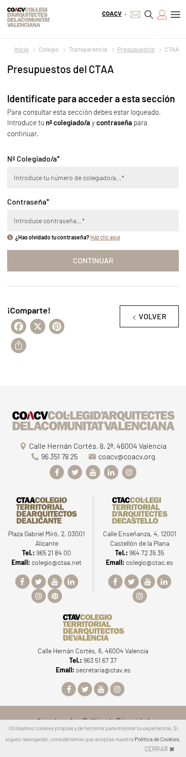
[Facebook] (57, 472)
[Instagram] (129, 472)
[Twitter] (75, 472)
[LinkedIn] (111, 472)
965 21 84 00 (53, 553)
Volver (152, 316)
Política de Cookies (156, 738)
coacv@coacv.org (126, 456)
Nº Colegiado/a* (33, 158)
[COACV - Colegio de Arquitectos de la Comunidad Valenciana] (28, 16)
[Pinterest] (55, 596)
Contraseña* (28, 201)
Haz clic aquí (105, 237)
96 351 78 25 (59, 456)
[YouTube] (93, 472)
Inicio (21, 49)
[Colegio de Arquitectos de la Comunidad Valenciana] (93, 419)
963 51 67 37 (100, 660)
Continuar (93, 260)
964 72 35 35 (146, 553)
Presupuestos (136, 49)
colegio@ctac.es (149, 562)
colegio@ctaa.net (56, 562)
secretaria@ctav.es (103, 670)
